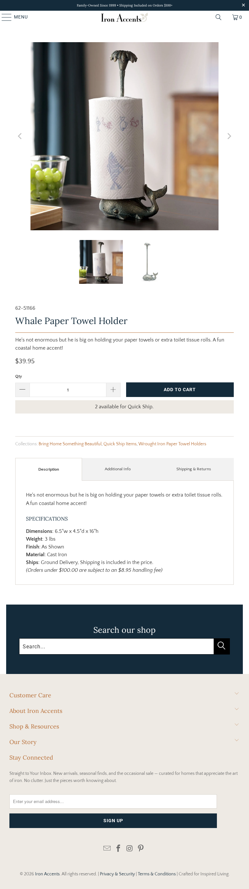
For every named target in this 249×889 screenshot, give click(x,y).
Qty (18, 376)
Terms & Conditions (157, 874)
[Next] (229, 136)
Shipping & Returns (193, 469)
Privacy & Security (117, 874)
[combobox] (124, 646)
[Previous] (20, 136)
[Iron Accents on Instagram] (130, 849)
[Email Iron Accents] (107, 849)
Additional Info (118, 469)
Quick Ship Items (119, 444)
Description (48, 469)
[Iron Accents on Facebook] (119, 849)
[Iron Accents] (124, 17)
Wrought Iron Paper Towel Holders (172, 444)
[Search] (218, 17)
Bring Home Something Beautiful (70, 444)
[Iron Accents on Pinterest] (141, 849)
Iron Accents (47, 874)
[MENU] (3, 17)
